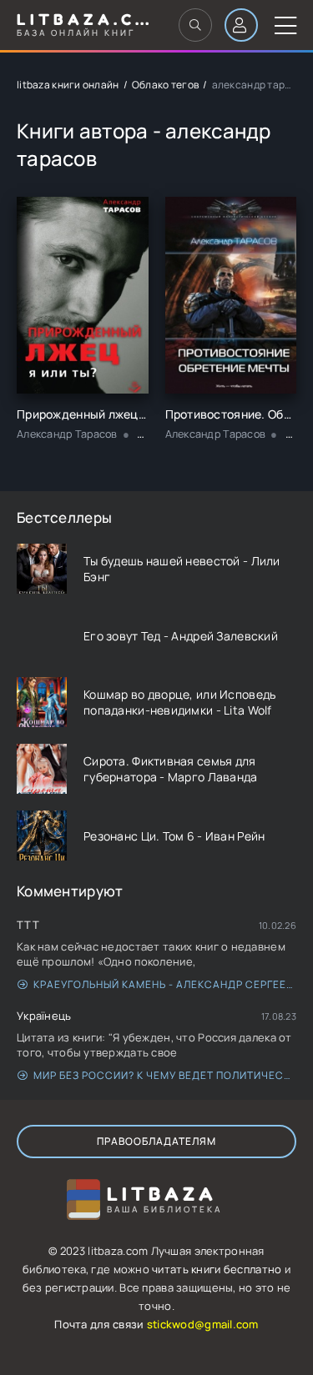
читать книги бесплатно (216, 1269)
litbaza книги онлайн (68, 85)
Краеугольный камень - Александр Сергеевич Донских (164, 984)
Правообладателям (156, 1141)
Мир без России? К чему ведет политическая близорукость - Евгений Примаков (164, 1075)
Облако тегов (165, 85)
